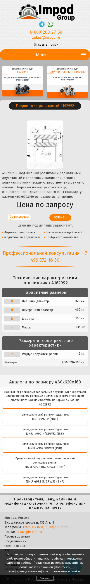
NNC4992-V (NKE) (45, 419)
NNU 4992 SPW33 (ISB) (45, 448)
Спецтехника (14, 546)
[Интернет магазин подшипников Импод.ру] (45, 10)
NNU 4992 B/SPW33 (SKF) (45, 481)
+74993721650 (33, 527)
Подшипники (15, 541)
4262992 (45, 404)
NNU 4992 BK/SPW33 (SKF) (45, 467)
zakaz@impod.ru (46, 37)
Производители (17, 536)
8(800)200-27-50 (46, 32)
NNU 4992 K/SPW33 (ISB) (45, 434)
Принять (45, 578)
